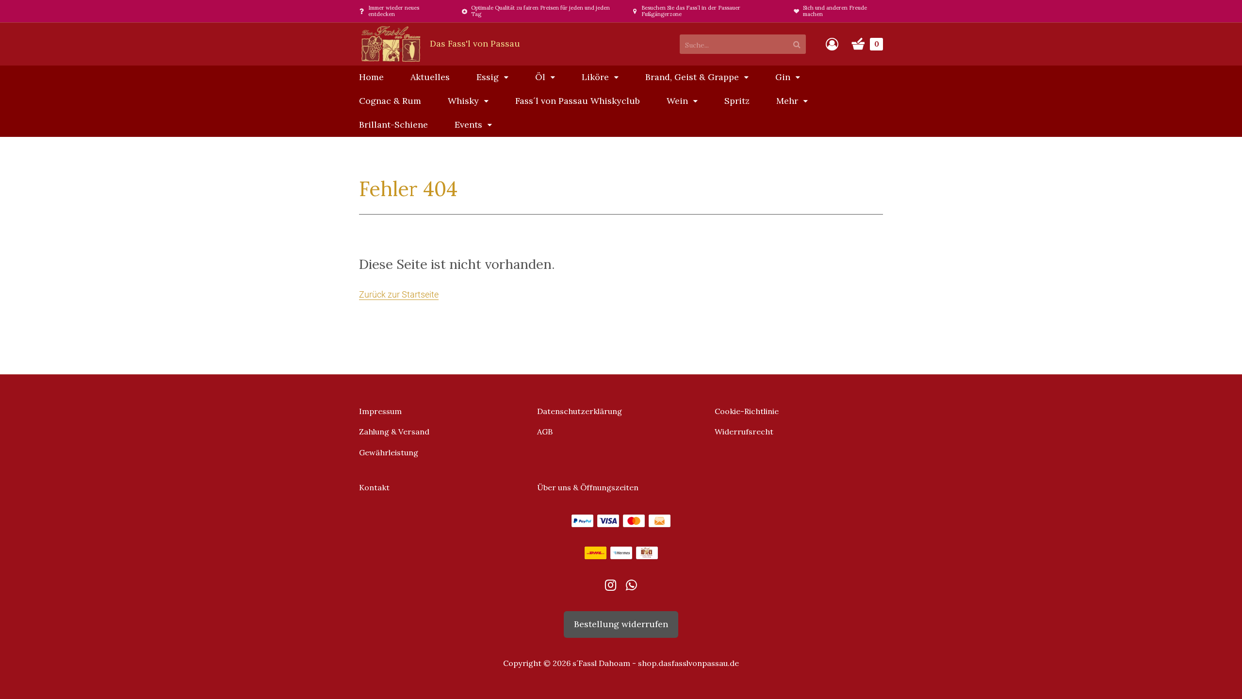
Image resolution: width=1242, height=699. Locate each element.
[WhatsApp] (631, 586)
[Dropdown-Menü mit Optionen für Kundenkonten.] (832, 44)
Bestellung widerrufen (621, 624)
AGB (545, 431)
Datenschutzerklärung (579, 411)
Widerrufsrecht (744, 431)
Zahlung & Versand (394, 431)
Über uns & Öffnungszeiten (587, 487)
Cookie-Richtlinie (747, 411)
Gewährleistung (388, 452)
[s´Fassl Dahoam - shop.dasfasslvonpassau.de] (439, 43)
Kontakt (374, 487)
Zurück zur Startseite (399, 294)
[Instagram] (610, 586)
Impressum (380, 411)
